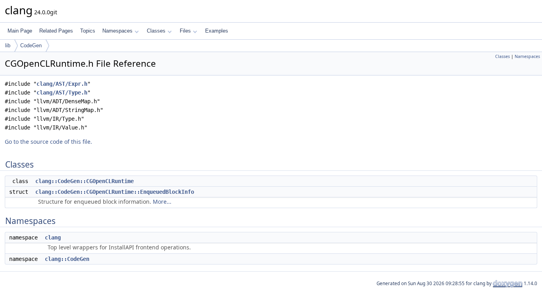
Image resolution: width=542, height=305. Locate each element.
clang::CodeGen (67, 259)
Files (185, 31)
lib (7, 45)
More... (162, 201)
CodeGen (31, 45)
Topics (87, 31)
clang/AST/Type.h (62, 92)
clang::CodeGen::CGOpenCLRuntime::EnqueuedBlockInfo (114, 192)
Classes (156, 31)
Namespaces (117, 31)
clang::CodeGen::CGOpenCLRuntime (84, 181)
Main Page (20, 31)
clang (53, 237)
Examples (216, 31)
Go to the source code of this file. (48, 141)
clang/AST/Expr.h (62, 84)
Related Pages (56, 31)
